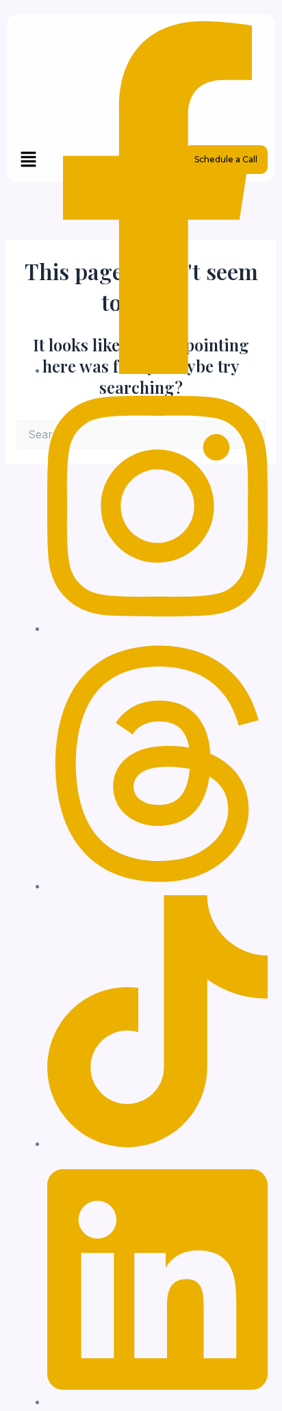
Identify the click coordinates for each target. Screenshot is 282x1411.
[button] (28, 160)
